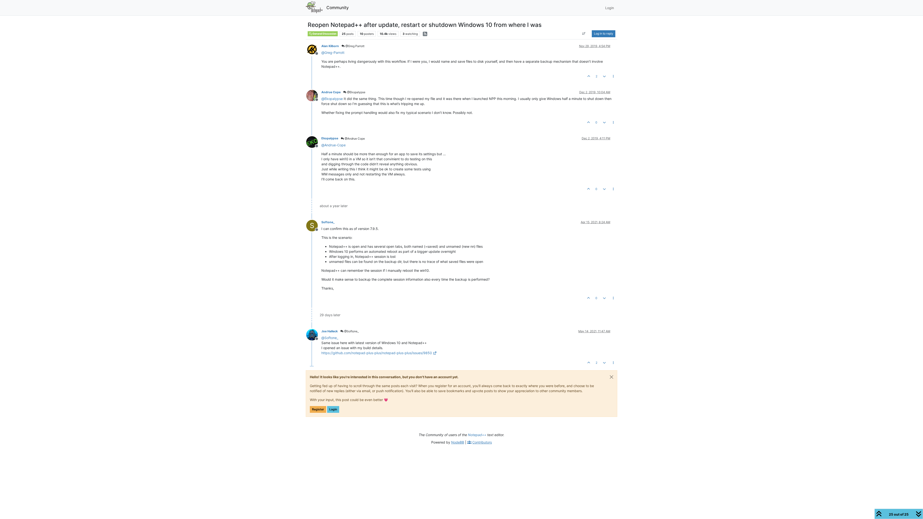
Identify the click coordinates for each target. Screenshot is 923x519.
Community (337, 7)
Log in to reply (603, 33)
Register (318, 409)
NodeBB (457, 442)
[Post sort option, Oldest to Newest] (584, 33)
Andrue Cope (331, 92)
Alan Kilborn (330, 46)
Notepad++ (477, 435)
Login (333, 409)
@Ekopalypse (355, 92)
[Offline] (313, 49)
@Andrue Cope (354, 138)
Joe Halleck (329, 331)
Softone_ (328, 222)
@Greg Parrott (354, 46)
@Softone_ (351, 331)
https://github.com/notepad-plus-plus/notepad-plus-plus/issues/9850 (376, 353)
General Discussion (324, 33)
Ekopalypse (329, 138)
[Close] (611, 377)
